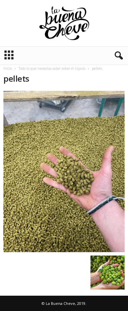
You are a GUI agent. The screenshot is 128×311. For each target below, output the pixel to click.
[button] (117, 55)
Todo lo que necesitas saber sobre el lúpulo (51, 68)
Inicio (7, 68)
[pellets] (64, 171)
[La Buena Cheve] (64, 23)
